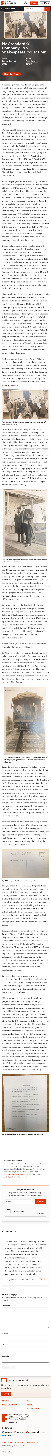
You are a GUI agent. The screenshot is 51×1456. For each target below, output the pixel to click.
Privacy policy (7, 1442)
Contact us (13, 1422)
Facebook (8, 1432)
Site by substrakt (7, 1452)
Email (4, 1345)
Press (4, 1408)
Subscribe (40, 1202)
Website (5, 1356)
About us (5, 1401)
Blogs (29, 1401)
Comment (6, 1305)
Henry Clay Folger (11, 74)
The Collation (9, 8)
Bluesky (8, 1435)
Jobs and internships (9, 1404)
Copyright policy (33, 1442)
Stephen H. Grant (32, 62)
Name (5, 1333)
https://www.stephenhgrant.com (18, 1174)
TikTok (42, 1432)
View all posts (23, 1177)
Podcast (30, 1404)
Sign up (6, 1394)
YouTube (32, 1432)
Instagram (20, 1432)
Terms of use (19, 1442)
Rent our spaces (33, 1408)
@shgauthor (10, 1177)
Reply (43, 1279)
